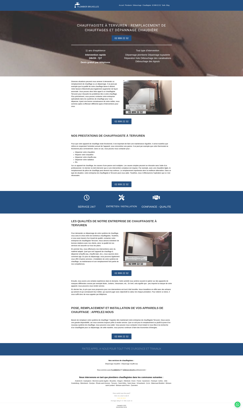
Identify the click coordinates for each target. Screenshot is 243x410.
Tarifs (163, 5)
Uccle (148, 383)
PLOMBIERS (115, 370)
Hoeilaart (154, 381)
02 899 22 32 (156, 5)
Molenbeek (84, 383)
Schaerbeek (141, 383)
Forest (139, 381)
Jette (165, 381)
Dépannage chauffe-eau (130, 364)
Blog (167, 5)
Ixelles (160, 381)
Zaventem (134, 385)
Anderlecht (78, 381)
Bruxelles (113, 381)
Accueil (121, 5)
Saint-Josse (131, 383)
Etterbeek (127, 381)
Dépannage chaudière (112, 364)
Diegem (120, 381)
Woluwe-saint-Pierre (123, 385)
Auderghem (87, 381)
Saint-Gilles (122, 383)
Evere (134, 381)
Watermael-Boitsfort (157, 383)
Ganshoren (146, 381)
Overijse (92, 383)
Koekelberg (75, 383)
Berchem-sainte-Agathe (100, 381)
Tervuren (114, 383)
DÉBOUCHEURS (129, 370)
